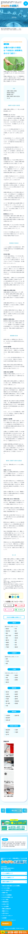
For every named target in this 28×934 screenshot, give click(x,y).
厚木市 (7, 691)
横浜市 (14, 622)
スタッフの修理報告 (7, 895)
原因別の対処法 (10, 92)
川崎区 (7, 675)
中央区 (7, 661)
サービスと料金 (6, 888)
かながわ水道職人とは (7, 897)
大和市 (7, 694)
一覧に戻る (14, 810)
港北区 (16, 637)
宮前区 (16, 677)
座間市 (16, 691)
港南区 (16, 633)
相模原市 (14, 652)
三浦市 (16, 729)
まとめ (8, 98)
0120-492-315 (7, 870)
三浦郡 (16, 732)
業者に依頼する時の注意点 (13, 96)
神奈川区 (8, 631)
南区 (16, 631)
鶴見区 (7, 628)
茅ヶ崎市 (8, 703)
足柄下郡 (17, 715)
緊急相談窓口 (5, 923)
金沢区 (16, 635)
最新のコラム (5, 911)
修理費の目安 (10, 94)
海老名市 (8, 696)
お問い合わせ (5, 913)
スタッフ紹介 (5, 899)
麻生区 (7, 682)
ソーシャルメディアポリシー (9, 920)
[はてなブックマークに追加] (13, 597)
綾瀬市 (16, 694)
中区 (16, 628)
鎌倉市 (7, 732)
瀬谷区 (16, 647)
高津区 (16, 675)
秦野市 (16, 698)
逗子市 (7, 734)
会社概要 (4, 917)
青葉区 (7, 642)
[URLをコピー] (18, 597)
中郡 (7, 705)
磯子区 (7, 640)
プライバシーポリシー (7, 915)
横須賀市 (8, 729)
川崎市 (14, 669)
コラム (20, 28)
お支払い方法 (5, 904)
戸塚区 (7, 647)
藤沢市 (7, 701)
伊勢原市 (17, 701)
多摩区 (16, 679)
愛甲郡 (16, 696)
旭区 (7, 637)
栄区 (16, 642)
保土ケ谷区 (8, 635)
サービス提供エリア (7, 890)
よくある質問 (5, 906)
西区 (7, 633)
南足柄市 (8, 717)
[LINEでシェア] (15, 597)
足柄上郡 (8, 720)
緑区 (16, 640)
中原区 (7, 679)
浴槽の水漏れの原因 (12, 90)
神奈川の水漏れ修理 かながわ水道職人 (11, 885)
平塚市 (7, 698)
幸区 (7, 677)
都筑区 (7, 644)
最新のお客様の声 (6, 908)
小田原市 (8, 715)
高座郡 (16, 703)
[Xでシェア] (10, 597)
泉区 (16, 644)
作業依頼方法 (5, 901)
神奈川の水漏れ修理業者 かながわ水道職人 (9, 28)
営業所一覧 (4, 892)
